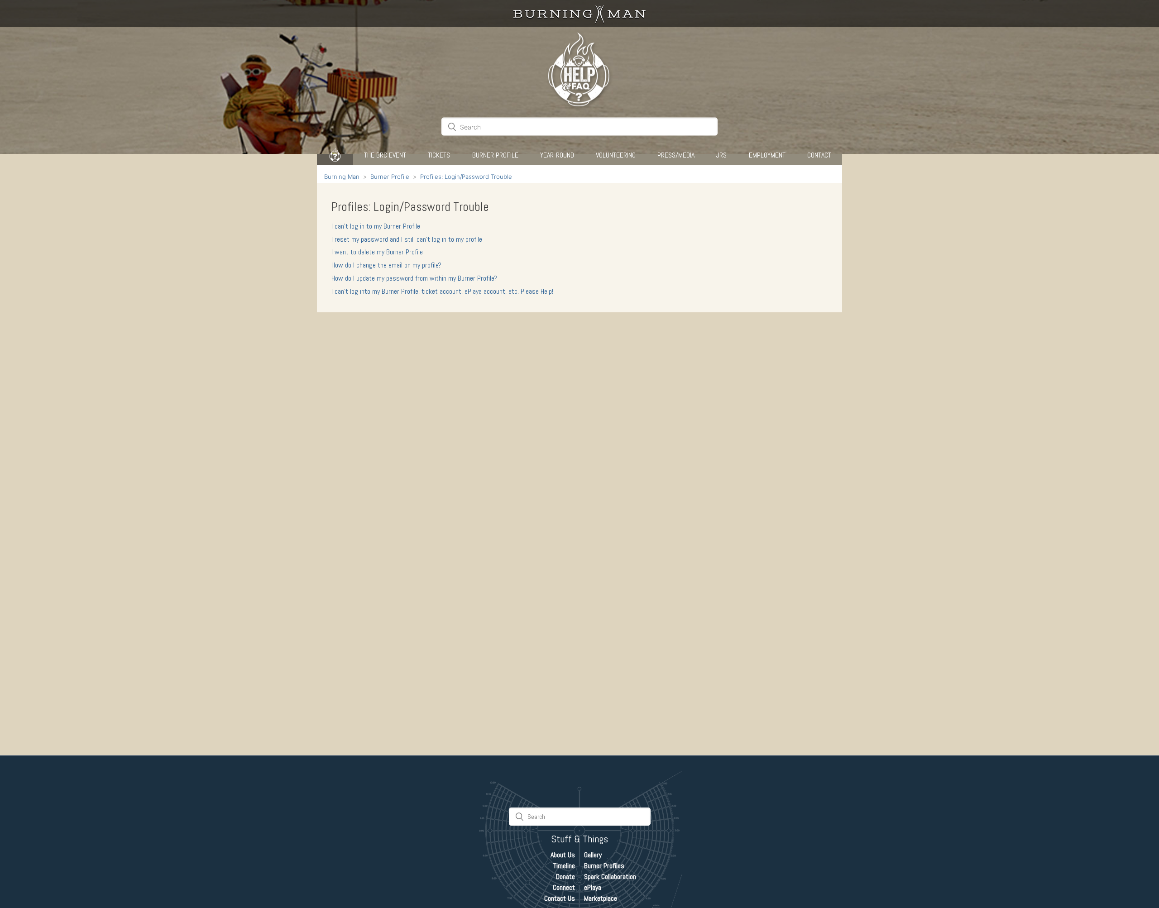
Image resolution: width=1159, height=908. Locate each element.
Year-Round (557, 155)
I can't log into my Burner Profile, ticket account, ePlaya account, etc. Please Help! (442, 291)
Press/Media (675, 155)
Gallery (593, 855)
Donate (565, 876)
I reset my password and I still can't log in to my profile (406, 239)
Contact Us (559, 898)
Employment (767, 155)
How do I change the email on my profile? (386, 265)
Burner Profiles (604, 865)
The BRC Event (385, 155)
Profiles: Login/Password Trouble (466, 176)
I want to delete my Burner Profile (377, 252)
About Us (563, 855)
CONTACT (819, 155)
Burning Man (341, 176)
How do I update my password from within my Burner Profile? (414, 278)
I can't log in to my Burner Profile (375, 226)
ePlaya (592, 887)
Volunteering (616, 155)
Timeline (564, 865)
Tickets (439, 155)
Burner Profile (495, 155)
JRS (721, 155)
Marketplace (600, 898)
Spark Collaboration (610, 876)
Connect (564, 887)
